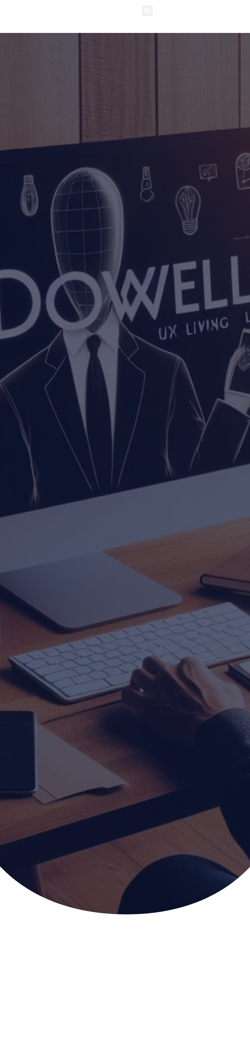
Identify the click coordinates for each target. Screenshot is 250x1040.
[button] (147, 10)
